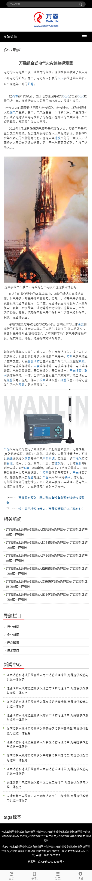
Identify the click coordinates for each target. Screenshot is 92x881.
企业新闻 (13, 634)
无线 (10, 458)
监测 (70, 356)
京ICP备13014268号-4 (51, 861)
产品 (7, 449)
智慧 (28, 458)
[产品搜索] (80, 3)
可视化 (77, 458)
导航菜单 (10, 37)
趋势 (31, 84)
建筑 (58, 138)
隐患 (22, 384)
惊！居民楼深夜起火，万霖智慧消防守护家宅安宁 (51, 509)
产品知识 (13, 642)
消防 (15, 96)
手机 (34, 878)
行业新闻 (13, 626)
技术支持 (13, 650)
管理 (10, 463)
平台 (46, 458)
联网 (68, 477)
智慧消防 (34, 361)
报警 (79, 370)
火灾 (61, 78)
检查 (43, 380)
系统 (82, 361)
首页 (12, 878)
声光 (73, 370)
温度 (81, 324)
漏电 (13, 112)
